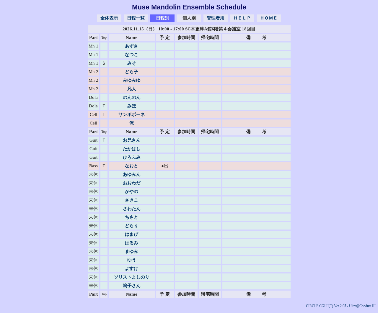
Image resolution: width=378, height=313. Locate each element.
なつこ (131, 54)
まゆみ (131, 251)
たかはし (132, 148)
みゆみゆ (132, 80)
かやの (131, 191)
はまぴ (131, 234)
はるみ (131, 242)
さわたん (132, 208)
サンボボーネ (131, 114)
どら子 (131, 71)
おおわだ (132, 183)
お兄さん (132, 140)
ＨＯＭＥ (269, 18)
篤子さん (132, 285)
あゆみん (132, 174)
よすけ (131, 268)
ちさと (131, 217)
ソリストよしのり (131, 277)
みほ (131, 106)
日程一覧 (136, 18)
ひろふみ (132, 157)
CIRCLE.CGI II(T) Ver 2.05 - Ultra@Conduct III (341, 306)
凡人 (131, 88)
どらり (131, 225)
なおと (131, 165)
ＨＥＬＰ (242, 18)
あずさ (131, 46)
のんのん (132, 97)
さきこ (131, 200)
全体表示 (109, 18)
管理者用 (215, 18)
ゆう (131, 260)
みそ (131, 63)
